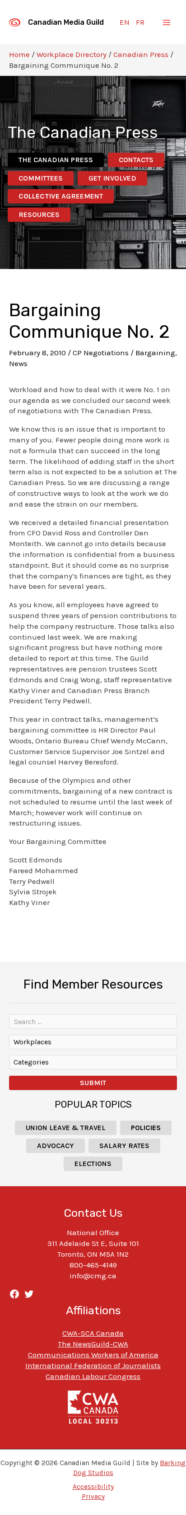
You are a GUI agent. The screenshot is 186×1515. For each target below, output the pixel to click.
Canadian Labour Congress (93, 1376)
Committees (41, 178)
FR (140, 22)
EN (125, 22)
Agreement (61, 196)
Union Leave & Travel (66, 1127)
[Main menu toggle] (167, 22)
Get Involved (112, 178)
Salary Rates (124, 1145)
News (18, 363)
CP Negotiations (101, 352)
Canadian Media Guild (66, 22)
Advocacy (55, 1145)
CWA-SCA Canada (93, 1333)
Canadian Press (140, 54)
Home (19, 54)
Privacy (93, 1497)
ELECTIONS (93, 1163)
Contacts (136, 159)
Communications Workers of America (93, 1354)
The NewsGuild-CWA (93, 1343)
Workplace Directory (72, 54)
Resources (39, 214)
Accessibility (93, 1487)
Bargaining (155, 352)
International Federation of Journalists (93, 1365)
